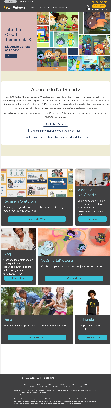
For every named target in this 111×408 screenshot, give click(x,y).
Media (38, 384)
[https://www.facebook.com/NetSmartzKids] (79, 378)
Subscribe (10, 1)
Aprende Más (37, 219)
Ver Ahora (11, 56)
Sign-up (104, 9)
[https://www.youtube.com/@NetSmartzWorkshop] (86, 378)
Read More (18, 278)
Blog (25, 384)
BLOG (68, 7)
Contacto (49, 384)
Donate (99, 6)
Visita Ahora (74, 278)
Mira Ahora (92, 219)
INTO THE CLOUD (58, 7)
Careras (85, 384)
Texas (80, 386)
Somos (31, 386)
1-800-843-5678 (47, 378)
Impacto (73, 384)
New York (67, 386)
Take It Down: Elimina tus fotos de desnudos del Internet (55, 137)
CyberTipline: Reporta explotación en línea (55, 130)
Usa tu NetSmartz (55, 124)
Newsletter (95, 9)
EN (87, 9)
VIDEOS (38, 7)
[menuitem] (31, 7)
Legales (61, 384)
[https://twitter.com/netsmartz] (82, 378)
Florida (55, 386)
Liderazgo (43, 386)
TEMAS (31, 7)
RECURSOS (47, 7)
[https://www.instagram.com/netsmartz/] (89, 378)
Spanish (31, 10)
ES (89, 9)
